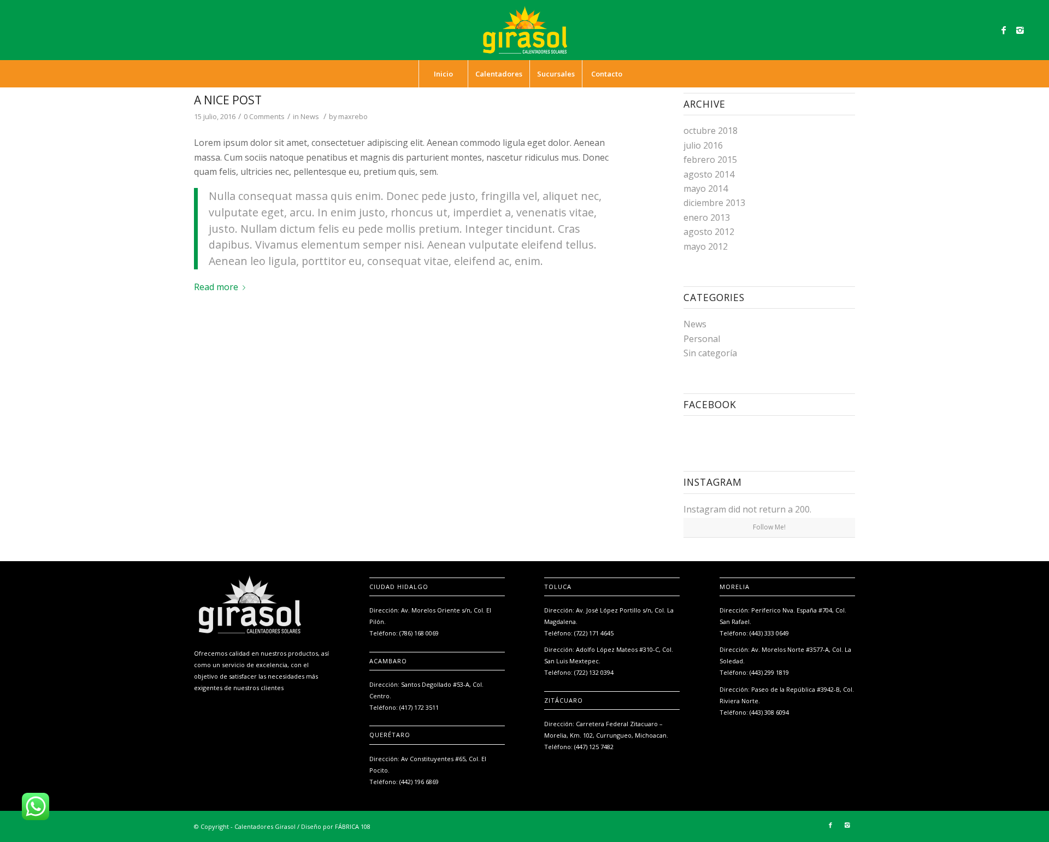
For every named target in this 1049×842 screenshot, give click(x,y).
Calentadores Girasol (265, 826)
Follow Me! (769, 527)
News (309, 116)
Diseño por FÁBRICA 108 (335, 826)
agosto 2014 (708, 174)
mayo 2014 (705, 188)
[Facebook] (1003, 30)
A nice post (228, 100)
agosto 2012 (708, 232)
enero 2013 (706, 217)
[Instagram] (1020, 30)
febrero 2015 (710, 160)
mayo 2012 (705, 246)
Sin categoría (710, 353)
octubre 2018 (710, 131)
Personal (701, 339)
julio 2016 (703, 145)
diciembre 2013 (714, 203)
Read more (216, 287)
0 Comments (264, 116)
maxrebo (353, 116)
